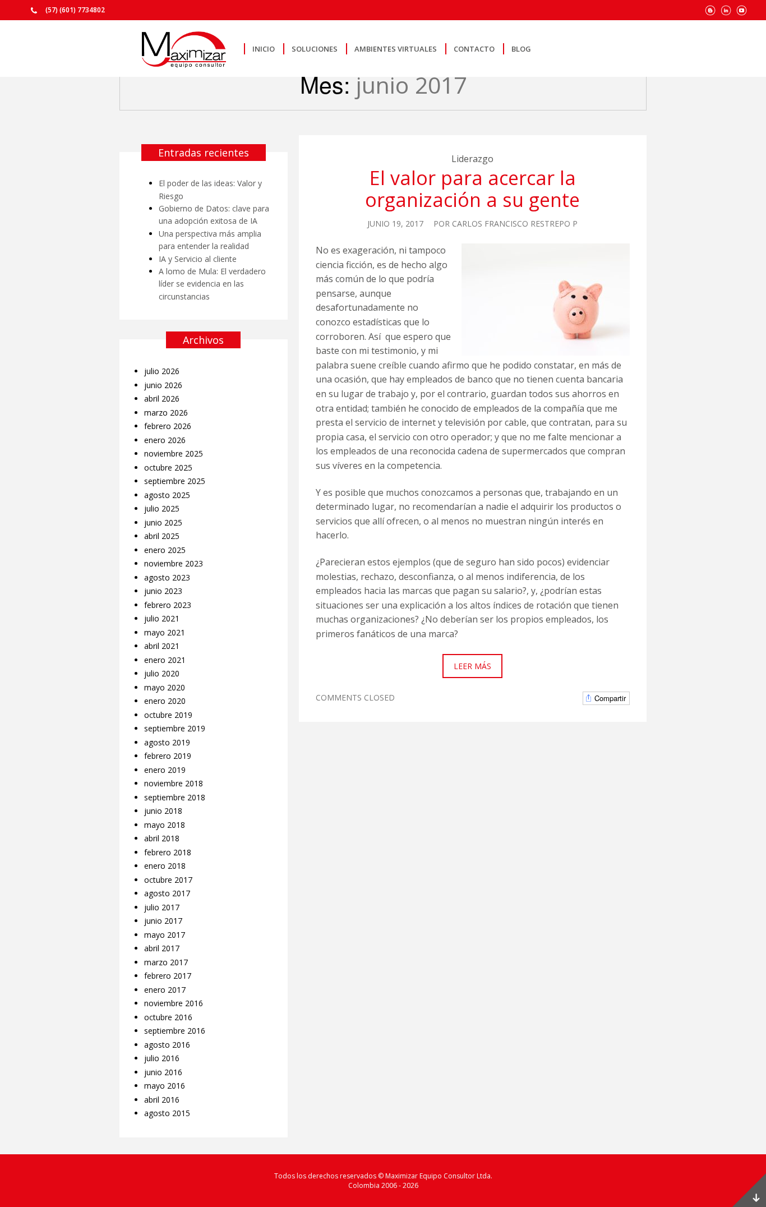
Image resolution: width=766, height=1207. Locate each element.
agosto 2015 (167, 1113)
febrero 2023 (167, 605)
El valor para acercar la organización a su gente (472, 189)
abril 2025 (161, 536)
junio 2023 (163, 591)
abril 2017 (161, 948)
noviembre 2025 (173, 453)
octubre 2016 (168, 1017)
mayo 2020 (164, 687)
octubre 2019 (168, 715)
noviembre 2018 (173, 783)
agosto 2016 (167, 1044)
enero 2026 (165, 440)
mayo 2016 (164, 1085)
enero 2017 (165, 989)
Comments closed (355, 697)
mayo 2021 (164, 632)
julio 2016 (161, 1058)
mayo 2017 (164, 934)
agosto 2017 (167, 893)
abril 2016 (161, 1099)
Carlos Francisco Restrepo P (515, 223)
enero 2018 (165, 865)
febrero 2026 (167, 426)
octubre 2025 (168, 467)
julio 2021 (161, 618)
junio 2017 (163, 920)
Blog (521, 49)
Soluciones (315, 49)
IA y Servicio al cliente (198, 259)
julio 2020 (161, 673)
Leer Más (472, 666)
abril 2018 (161, 838)
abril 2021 (161, 646)
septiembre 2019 (174, 728)
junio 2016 (163, 1072)
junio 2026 (163, 385)
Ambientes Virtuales (395, 49)
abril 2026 (161, 398)
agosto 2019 (167, 742)
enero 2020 (165, 700)
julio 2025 (161, 508)
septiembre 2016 (174, 1030)
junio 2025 (163, 522)
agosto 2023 (167, 577)
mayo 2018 (164, 824)
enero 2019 (165, 769)
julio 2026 (161, 371)
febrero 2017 (167, 975)
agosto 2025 (167, 495)
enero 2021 (165, 660)
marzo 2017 (166, 962)
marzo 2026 (166, 412)
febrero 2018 (167, 852)
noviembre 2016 (173, 1003)
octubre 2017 (168, 879)
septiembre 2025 (174, 481)
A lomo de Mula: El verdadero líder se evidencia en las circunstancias (212, 284)
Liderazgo (472, 159)
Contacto (474, 49)
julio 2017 (161, 907)
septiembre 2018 (174, 797)
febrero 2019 (167, 755)
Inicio (263, 49)
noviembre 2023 (173, 563)
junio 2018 (163, 810)
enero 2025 (165, 550)
